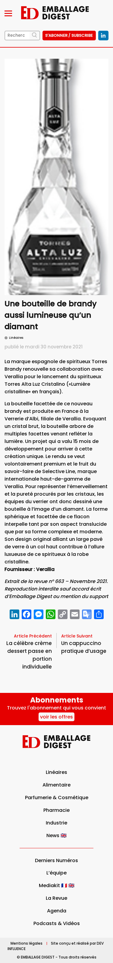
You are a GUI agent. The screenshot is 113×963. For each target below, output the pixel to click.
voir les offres (56, 716)
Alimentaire (56, 784)
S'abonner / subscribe (69, 35)
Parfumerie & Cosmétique (56, 797)
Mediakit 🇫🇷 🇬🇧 (56, 885)
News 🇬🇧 (56, 835)
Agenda (56, 910)
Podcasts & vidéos (56, 923)
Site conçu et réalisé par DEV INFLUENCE (56, 946)
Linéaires (56, 772)
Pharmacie (56, 810)
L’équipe (56, 872)
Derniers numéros (56, 860)
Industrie (56, 822)
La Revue (56, 898)
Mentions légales (26, 943)
